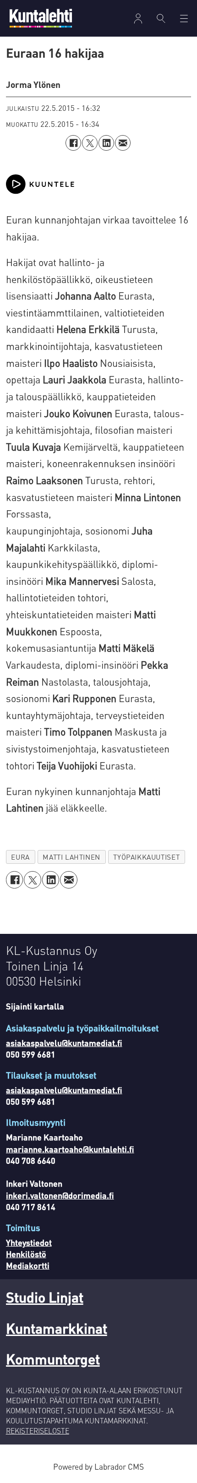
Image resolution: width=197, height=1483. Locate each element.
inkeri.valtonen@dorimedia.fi (60, 1195)
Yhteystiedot (29, 1242)
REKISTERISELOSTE (37, 1430)
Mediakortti (27, 1265)
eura (20, 856)
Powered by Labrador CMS (98, 1466)
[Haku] (161, 18)
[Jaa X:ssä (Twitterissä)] (90, 143)
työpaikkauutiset (146, 856)
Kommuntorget (53, 1359)
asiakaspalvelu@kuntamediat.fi (64, 1042)
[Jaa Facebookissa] (73, 143)
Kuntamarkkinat (56, 1328)
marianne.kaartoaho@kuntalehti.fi (70, 1149)
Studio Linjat (44, 1297)
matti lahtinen (71, 856)
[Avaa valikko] (138, 18)
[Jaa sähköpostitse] (123, 143)
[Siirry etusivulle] (41, 18)
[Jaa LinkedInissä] (106, 143)
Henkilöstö (26, 1254)
